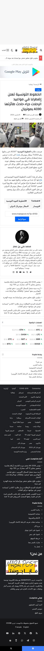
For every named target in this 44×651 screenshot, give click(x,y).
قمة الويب (18, 435)
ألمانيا (14, 388)
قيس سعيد (7, 435)
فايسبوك (37, 430)
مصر (30, 443)
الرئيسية (37, 84)
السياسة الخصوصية (35, 368)
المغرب (23, 409)
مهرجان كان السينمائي (18, 447)
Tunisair (35, 201)
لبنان (18, 439)
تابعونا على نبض (34, 534)
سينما (11, 426)
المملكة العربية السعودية (33, 414)
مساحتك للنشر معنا (35, 377)
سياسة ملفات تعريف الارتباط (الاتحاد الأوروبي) (26, 374)
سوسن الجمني (37, 609)
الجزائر (19, 401)
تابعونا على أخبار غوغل (32, 530)
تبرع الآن (37, 526)
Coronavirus (36, 388)
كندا (18, 155)
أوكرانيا (6, 388)
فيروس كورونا (9, 430)
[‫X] (27, 272)
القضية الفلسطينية (34, 409)
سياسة (19, 426)
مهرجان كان (21, 443)
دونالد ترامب (36, 426)
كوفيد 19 (26, 439)
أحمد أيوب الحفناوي (35, 605)
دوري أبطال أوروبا (18, 422)
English (26, 627)
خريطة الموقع (35, 538)
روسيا (27, 426)
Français (18, 627)
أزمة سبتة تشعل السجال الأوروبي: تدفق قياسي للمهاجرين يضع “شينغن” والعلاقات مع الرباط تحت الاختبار (23, 291)
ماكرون (38, 443)
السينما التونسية (21, 405)
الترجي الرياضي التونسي (32, 401)
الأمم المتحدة (23, 397)
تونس (29, 422)
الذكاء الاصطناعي (35, 405)
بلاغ (40, 180)
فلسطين (20, 430)
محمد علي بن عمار (32, 115)
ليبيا (12, 439)
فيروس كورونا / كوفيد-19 (32, 435)
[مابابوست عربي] (30, 50)
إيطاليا (13, 393)
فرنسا (29, 430)
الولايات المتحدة (17, 414)
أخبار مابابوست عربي (34, 458)
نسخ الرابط (22, 219)
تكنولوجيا (37, 422)
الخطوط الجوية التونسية (15, 201)
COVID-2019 (23, 388)
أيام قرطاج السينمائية (33, 393)
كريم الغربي (36, 439)
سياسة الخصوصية (34, 514)
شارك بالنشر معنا (34, 542)
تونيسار (36, 206)
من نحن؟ (39, 362)
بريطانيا (19, 418)
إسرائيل (21, 393)
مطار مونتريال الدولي (18, 206)
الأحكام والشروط (36, 371)
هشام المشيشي (35, 451)
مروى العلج (38, 613)
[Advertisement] (22, 22)
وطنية (31, 84)
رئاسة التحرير (37, 365)
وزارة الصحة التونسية (20, 451)
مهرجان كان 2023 (34, 447)
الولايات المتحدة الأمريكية (32, 418)
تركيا (11, 418)
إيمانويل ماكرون (35, 397)
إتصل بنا (37, 547)
